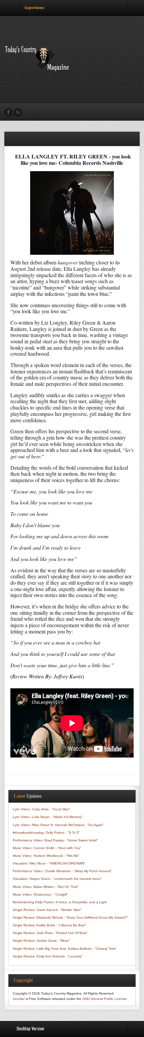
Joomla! (19, 999)
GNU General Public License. (105, 999)
